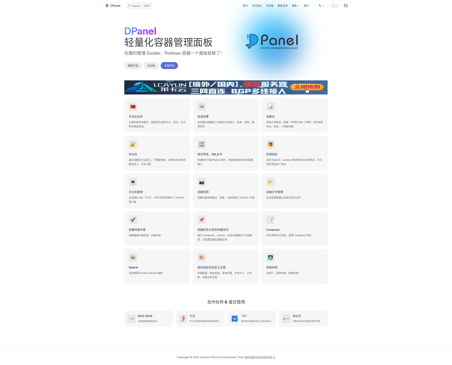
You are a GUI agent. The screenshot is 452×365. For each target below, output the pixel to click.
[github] (346, 5)
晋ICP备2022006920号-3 (260, 357)
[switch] (334, 6)
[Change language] (321, 5)
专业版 (151, 65)
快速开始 (169, 65)
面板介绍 (133, 65)
